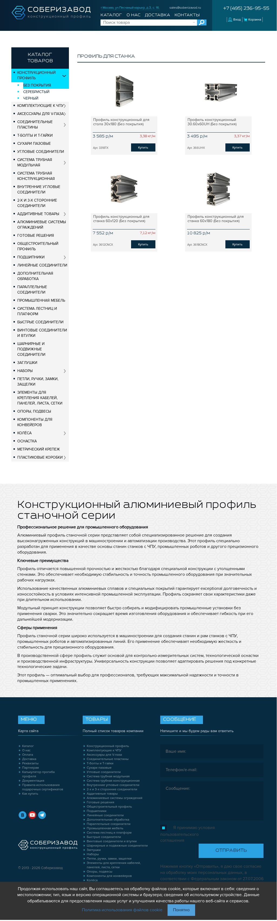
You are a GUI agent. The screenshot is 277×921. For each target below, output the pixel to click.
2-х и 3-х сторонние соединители (37, 203)
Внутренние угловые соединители (38, 190)
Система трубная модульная (34, 162)
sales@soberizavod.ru (185, 8)
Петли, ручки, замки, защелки (37, 382)
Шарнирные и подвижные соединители (31, 349)
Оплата (27, 755)
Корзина (254, 20)
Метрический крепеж (38, 449)
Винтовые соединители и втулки (42, 333)
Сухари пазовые (34, 143)
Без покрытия (37, 85)
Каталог (111, 15)
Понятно (181, 910)
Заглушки (27, 362)
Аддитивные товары (38, 214)
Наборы (25, 371)
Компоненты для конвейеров (34, 422)
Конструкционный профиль (36, 75)
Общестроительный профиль (37, 246)
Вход (237, 20)
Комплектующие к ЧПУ (40, 105)
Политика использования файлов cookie (122, 910)
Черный (30, 98)
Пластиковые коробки (40, 457)
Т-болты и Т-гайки (35, 135)
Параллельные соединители (32, 290)
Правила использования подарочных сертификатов (42, 787)
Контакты (187, 15)
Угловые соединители (40, 151)
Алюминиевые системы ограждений (41, 225)
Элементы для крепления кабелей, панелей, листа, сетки (39, 398)
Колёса (24, 433)
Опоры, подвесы (34, 411)
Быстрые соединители (40, 322)
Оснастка (27, 441)
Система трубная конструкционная (36, 176)
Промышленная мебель (41, 300)
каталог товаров (40, 58)
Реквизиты (30, 763)
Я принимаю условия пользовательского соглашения (187, 834)
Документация (33, 781)
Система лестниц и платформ (37, 311)
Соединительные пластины (35, 125)
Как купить (30, 794)
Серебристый (36, 92)
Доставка (157, 15)
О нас (133, 15)
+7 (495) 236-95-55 (246, 8)
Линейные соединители (42, 265)
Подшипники (31, 257)
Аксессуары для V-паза (40, 113)
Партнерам (30, 768)
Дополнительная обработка (35, 276)
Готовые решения (35, 235)
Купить (143, 148)
